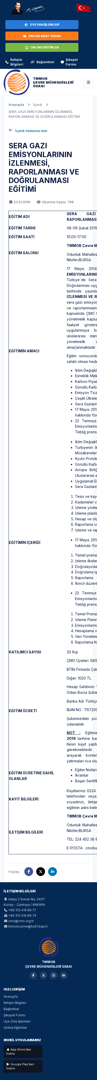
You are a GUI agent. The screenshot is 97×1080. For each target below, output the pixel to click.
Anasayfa (16, 105)
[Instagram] (53, 975)
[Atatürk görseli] (27, 8)
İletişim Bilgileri (16, 62)
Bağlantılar (45, 62)
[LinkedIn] (64, 975)
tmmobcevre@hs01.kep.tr (28, 926)
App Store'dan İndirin (18, 1052)
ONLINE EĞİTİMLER (45, 47)
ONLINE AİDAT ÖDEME (44, 36)
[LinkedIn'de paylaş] (52, 871)
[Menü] (88, 82)
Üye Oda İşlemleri (17, 1021)
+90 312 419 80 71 (22, 910)
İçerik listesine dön (31, 131)
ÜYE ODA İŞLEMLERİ (44, 24)
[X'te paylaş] (40, 871)
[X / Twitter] (43, 975)
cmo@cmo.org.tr (21, 921)
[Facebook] (33, 975)
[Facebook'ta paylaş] (28, 871)
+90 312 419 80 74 (22, 915)
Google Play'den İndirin (20, 1066)
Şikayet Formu (72, 62)
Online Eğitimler (15, 1028)
